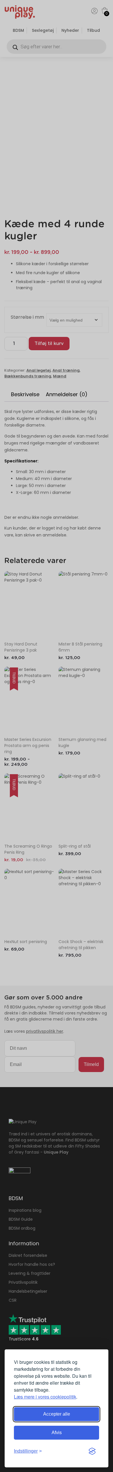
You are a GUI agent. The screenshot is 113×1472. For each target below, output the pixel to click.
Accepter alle (56, 1414)
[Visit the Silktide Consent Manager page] (92, 1451)
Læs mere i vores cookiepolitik (45, 1396)
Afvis (57, 1432)
